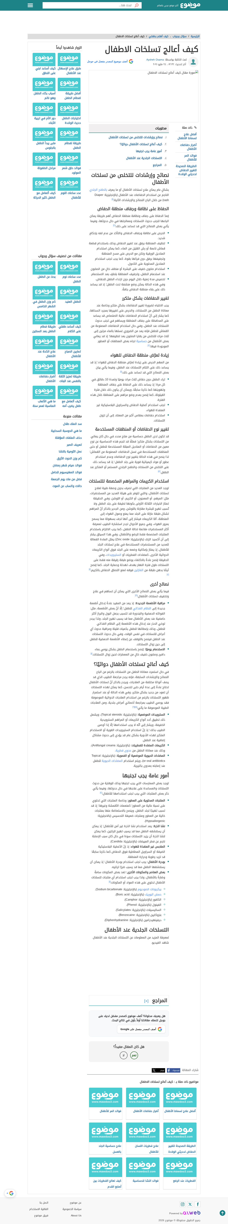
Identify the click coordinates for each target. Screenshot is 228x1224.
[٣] (159, 471)
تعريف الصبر (74, 444)
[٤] (168, 574)
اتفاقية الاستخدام (38, 1209)
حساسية (141, 341)
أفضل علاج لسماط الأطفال (187, 136)
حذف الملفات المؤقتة (68, 437)
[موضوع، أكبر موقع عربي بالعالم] (190, 5)
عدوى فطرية (123, 750)
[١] (112, 199)
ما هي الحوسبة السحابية (66, 431)
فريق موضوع (41, 1215)
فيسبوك (175, 1070)
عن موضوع (75, 1202)
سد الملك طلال (72, 424)
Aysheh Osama (155, 59)
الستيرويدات (113, 555)
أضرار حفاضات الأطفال (188, 147)
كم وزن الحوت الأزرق (69, 458)
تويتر (162, 1070)
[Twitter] (190, 1204)
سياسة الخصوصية (72, 1209)
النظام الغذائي (142, 608)
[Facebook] (197, 1204)
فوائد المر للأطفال (190, 157)
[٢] (114, 225)
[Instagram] (182, 1204)
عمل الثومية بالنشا (70, 451)
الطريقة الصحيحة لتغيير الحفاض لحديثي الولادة (186, 170)
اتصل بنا (44, 1202)
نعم (134, 1055)
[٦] (134, 707)
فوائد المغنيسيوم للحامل (66, 472)
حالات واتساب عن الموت (67, 486)
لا (124, 1055)
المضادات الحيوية (112, 761)
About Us (76, 1215)
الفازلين (138, 570)
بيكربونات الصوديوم (149, 889)
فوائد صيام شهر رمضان (67, 465)
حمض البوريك (153, 894)
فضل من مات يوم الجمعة (66, 479)
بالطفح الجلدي (98, 189)
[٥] (136, 707)
